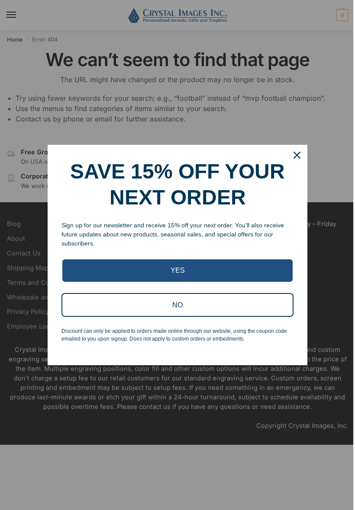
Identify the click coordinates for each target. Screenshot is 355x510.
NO (177, 305)
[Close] (297, 155)
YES (178, 270)
